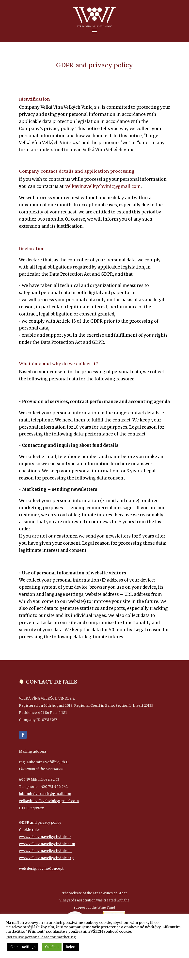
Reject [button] (71, 947)
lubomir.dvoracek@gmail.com (45, 794)
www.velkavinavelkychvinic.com (47, 844)
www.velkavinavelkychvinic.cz (45, 837)
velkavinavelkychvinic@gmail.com (103, 186)
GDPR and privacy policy (40, 822)
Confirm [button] (52, 947)
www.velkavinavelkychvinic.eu (45, 851)
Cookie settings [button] (22, 947)
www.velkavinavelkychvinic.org (46, 858)
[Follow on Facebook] (23, 735)
